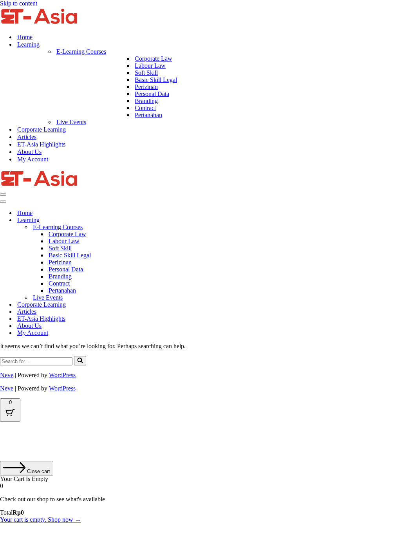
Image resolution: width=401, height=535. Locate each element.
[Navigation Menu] (3, 194)
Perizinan (146, 86)
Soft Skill (146, 72)
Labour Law (150, 65)
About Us (29, 151)
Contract (145, 108)
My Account (32, 159)
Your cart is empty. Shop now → (40, 519)
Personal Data (152, 93)
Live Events (71, 122)
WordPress (62, 375)
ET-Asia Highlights (41, 144)
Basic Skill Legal (156, 79)
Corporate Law (153, 58)
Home (25, 37)
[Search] (80, 360)
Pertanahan (148, 115)
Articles (26, 137)
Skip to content (18, 3)
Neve (6, 375)
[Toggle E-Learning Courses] (137, 227)
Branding (146, 101)
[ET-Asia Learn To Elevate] (39, 23)
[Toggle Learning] (137, 220)
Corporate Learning (41, 129)
